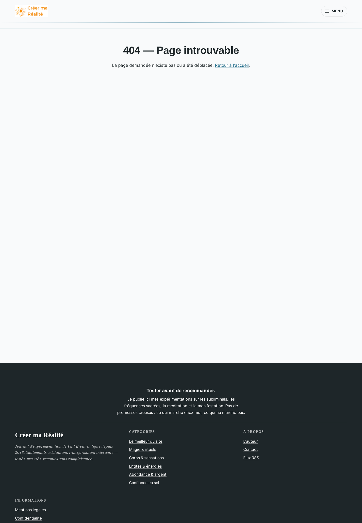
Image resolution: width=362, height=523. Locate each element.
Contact (250, 449)
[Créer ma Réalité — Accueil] (31, 11)
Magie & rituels (142, 449)
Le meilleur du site (145, 441)
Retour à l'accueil (232, 65)
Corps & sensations (146, 458)
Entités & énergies (145, 466)
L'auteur (250, 441)
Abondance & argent (147, 474)
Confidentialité (28, 518)
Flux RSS (251, 458)
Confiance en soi (144, 482)
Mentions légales (30, 509)
